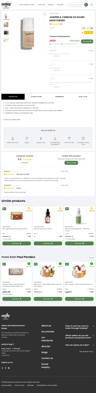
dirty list (45, 346)
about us (46, 325)
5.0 (56, 24)
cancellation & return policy (47, 385)
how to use (83, 97)
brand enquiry (45, 366)
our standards (47, 339)
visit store (15, 243)
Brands (50, 5)
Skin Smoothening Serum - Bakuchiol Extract (77, 230)
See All (91, 258)
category (41, 5)
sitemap (30, 385)
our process (47, 331)
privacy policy (6, 385)
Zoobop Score (36, 97)
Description (13, 97)
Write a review (71, 163)
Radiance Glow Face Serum (43, 229)
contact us (47, 358)
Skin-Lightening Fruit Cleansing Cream (14, 229)
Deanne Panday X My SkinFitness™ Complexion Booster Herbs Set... (13, 285)
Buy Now (86, 41)
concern (60, 5)
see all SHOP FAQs (86, 352)
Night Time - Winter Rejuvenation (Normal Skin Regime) (47, 285)
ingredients (59, 97)
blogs (44, 352)
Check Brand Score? (27, 5)
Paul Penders (54, 13)
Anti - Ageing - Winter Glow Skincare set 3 (79, 284)
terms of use (19, 385)
